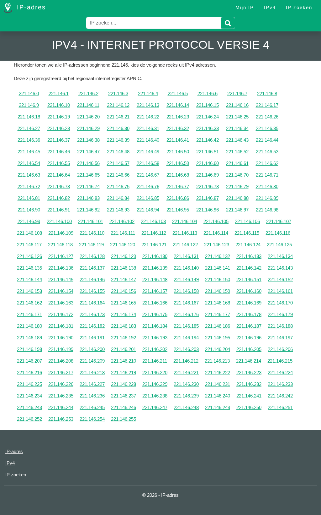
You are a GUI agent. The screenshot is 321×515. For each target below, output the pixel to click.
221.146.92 (88, 209)
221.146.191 (92, 337)
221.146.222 (217, 372)
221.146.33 (207, 128)
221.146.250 (248, 407)
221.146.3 (118, 93)
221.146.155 (92, 291)
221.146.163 (60, 302)
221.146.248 (186, 407)
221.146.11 (88, 105)
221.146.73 (58, 186)
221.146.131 (186, 256)
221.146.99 (29, 221)
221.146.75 (118, 186)
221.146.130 (154, 256)
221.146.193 (154, 337)
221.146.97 (237, 209)
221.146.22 (148, 116)
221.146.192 (123, 337)
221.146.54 (29, 163)
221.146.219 (123, 372)
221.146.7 (237, 93)
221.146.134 (280, 256)
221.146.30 (118, 128)
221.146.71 (267, 175)
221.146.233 (280, 384)
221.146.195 (217, 337)
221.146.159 (217, 291)
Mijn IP (244, 7)
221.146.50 (177, 151)
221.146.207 (29, 361)
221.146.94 (148, 209)
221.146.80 (267, 186)
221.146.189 (29, 337)
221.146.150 (217, 279)
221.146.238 (154, 395)
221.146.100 (59, 221)
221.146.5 (178, 93)
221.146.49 (148, 151)
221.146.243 (29, 407)
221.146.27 (29, 128)
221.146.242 (280, 395)
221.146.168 (217, 302)
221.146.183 (123, 326)
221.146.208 (60, 361)
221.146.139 (154, 268)
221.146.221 (186, 372)
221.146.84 (118, 198)
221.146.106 (247, 221)
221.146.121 (153, 244)
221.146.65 (88, 175)
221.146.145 (60, 279)
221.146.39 (118, 140)
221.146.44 (267, 140)
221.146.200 (92, 349)
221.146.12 (118, 105)
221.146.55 (58, 163)
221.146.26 (267, 116)
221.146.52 (237, 151)
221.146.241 (248, 395)
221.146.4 (148, 93)
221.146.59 (177, 163)
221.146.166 (154, 302)
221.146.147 (123, 279)
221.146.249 (217, 407)
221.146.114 (215, 233)
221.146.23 (177, 116)
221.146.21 (118, 116)
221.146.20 (88, 116)
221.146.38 (88, 140)
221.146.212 (185, 361)
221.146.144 (29, 279)
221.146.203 (186, 349)
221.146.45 (29, 151)
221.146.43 (237, 140)
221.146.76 (148, 186)
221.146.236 (92, 395)
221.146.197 (280, 337)
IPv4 (270, 7)
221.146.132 (217, 256)
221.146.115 (246, 233)
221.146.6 (207, 93)
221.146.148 (154, 279)
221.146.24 (207, 116)
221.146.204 (217, 349)
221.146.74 (88, 186)
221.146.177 (217, 314)
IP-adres (30, 7)
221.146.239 (186, 395)
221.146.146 (92, 279)
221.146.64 (58, 175)
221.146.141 (217, 268)
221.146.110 (92, 233)
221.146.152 (280, 279)
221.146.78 (207, 186)
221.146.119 (91, 244)
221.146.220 (154, 372)
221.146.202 (154, 349)
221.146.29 (88, 128)
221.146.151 (248, 279)
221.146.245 (92, 407)
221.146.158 (186, 291)
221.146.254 (92, 419)
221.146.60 (207, 163)
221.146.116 (278, 233)
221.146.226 (60, 384)
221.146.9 (29, 105)
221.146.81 (29, 198)
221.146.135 (29, 268)
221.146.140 (186, 268)
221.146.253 (60, 419)
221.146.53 (267, 151)
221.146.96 (207, 209)
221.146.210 (123, 361)
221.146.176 (186, 314)
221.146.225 (29, 384)
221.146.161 (280, 291)
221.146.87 (207, 198)
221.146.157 (154, 291)
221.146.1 (59, 93)
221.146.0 (29, 93)
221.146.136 (60, 268)
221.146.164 (92, 302)
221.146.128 (92, 256)
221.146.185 (186, 326)
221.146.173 (92, 314)
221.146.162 (29, 302)
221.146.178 (248, 314)
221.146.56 (88, 163)
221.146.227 (92, 384)
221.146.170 (280, 302)
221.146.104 (184, 221)
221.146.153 (29, 291)
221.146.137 (92, 268)
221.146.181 (60, 326)
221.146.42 (207, 140)
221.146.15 (207, 105)
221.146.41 (177, 140)
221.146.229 (154, 384)
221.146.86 (177, 198)
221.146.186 (217, 326)
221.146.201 (123, 349)
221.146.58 (148, 163)
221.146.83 (88, 198)
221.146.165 (123, 302)
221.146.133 (248, 256)
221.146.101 (90, 221)
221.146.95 (177, 209)
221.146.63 (29, 175)
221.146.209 (92, 361)
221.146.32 (177, 128)
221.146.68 (177, 175)
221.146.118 (60, 244)
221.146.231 (217, 384)
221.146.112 (153, 233)
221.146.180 (29, 326)
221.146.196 (248, 337)
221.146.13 (148, 105)
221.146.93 (118, 209)
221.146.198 (29, 349)
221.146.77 (177, 186)
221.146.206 (280, 349)
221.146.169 (248, 302)
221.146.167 (186, 302)
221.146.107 (278, 221)
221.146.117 (29, 244)
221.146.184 (154, 326)
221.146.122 (185, 244)
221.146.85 (148, 198)
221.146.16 (237, 105)
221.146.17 (267, 105)
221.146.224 (280, 372)
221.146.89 (267, 198)
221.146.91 (58, 209)
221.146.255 (123, 419)
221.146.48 (118, 151)
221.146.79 (237, 186)
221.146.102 (121, 221)
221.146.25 (237, 116)
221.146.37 (58, 140)
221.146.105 (216, 221)
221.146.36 (29, 140)
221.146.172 (60, 314)
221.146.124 (247, 244)
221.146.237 (123, 395)
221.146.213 (217, 361)
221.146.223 (248, 372)
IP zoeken (299, 7)
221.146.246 (123, 407)
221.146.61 (237, 163)
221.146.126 (29, 256)
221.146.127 (60, 256)
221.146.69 (207, 175)
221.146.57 (118, 163)
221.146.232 (248, 384)
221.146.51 (207, 151)
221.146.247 (154, 407)
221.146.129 (123, 256)
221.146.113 (184, 233)
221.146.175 (154, 314)
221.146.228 (123, 384)
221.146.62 (267, 163)
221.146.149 (186, 279)
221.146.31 (148, 128)
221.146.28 (58, 128)
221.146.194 (186, 337)
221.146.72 (29, 186)
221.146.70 (237, 175)
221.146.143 (280, 268)
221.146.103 (153, 221)
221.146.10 (58, 105)
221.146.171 (29, 314)
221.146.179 (280, 314)
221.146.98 (267, 209)
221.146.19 (58, 116)
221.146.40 (148, 140)
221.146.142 (248, 268)
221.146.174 (123, 314)
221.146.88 (237, 198)
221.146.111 (123, 233)
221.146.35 (267, 128)
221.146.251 (280, 407)
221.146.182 (92, 326)
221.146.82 (58, 198)
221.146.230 (186, 384)
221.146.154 (60, 291)
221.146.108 (29, 233)
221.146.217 (60, 372)
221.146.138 (123, 268)
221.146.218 (92, 372)
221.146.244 (60, 407)
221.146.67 (148, 175)
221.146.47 (88, 151)
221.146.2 (88, 93)
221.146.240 (217, 395)
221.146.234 (29, 395)
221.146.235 (60, 395)
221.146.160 (248, 291)
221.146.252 (29, 419)
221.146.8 (267, 93)
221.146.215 (279, 361)
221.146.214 (248, 361)
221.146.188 (280, 326)
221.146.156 (123, 291)
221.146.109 (60, 233)
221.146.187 (248, 326)
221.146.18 (29, 116)
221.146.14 (177, 105)
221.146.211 (154, 361)
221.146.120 (122, 244)
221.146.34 (237, 128)
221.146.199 (60, 349)
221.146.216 (29, 372)
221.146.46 (58, 151)
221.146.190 (60, 337)
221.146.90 (29, 209)
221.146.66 (118, 175)
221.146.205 (248, 349)
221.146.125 (279, 244)
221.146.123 (216, 244)
